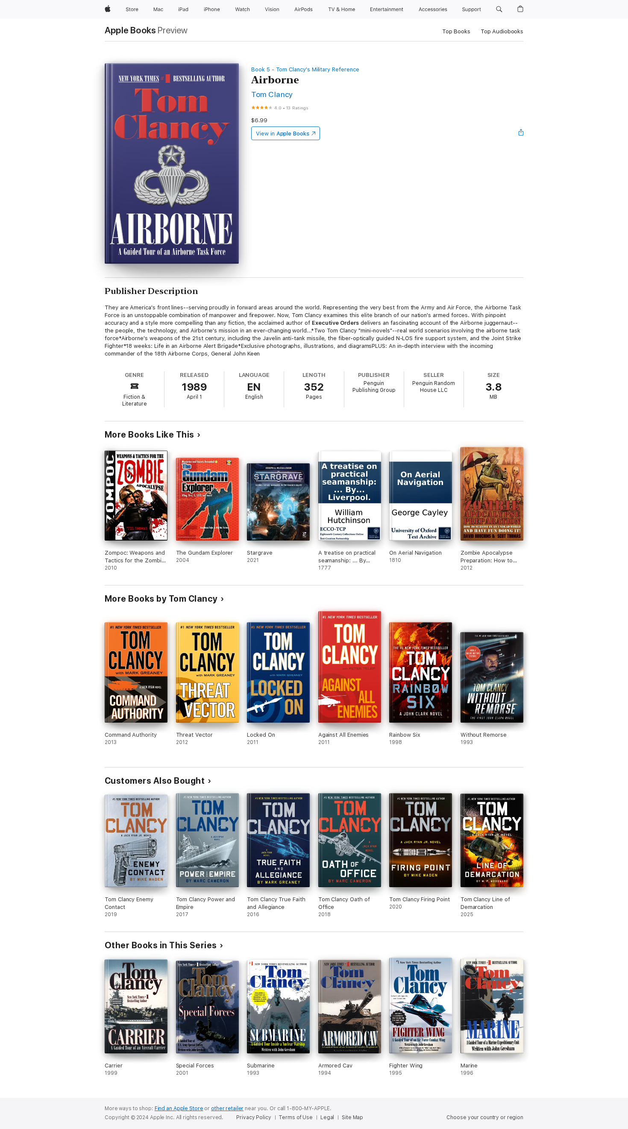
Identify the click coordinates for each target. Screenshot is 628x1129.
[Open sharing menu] (521, 133)
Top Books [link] (456, 31)
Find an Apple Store (179, 1108)
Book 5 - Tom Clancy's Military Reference (305, 69)
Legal (327, 1117)
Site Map (352, 1117)
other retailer (227, 1108)
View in (282, 133)
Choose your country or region (484, 1117)
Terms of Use (296, 1117)
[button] (499, 9)
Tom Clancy (272, 94)
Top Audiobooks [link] (502, 31)
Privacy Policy (253, 1117)
